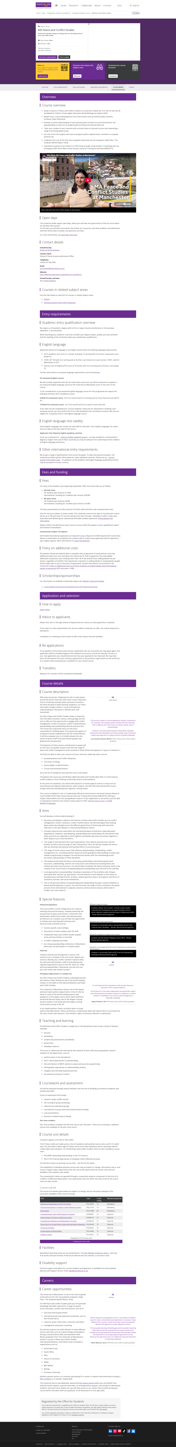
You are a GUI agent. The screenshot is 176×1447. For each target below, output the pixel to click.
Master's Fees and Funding (93, 581)
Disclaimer (39, 1444)
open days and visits (69, 235)
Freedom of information (89, 1444)
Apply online (45, 610)
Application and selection (99, 87)
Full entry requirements (47, 57)
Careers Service (88, 1383)
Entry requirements (60, 87)
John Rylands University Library (96, 1253)
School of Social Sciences (49, 250)
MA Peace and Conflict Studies (101, 13)
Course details (118, 87)
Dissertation (45, 1211)
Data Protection (49, 1444)
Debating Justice (46, 1235)
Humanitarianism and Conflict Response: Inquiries (58, 1214)
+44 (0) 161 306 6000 (43, 1430)
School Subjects (49, 281)
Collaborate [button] (86, 5)
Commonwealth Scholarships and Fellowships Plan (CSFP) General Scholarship (70, 587)
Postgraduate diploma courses (81, 13)
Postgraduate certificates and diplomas (58, 13)
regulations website (77, 1415)
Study (43, 13)
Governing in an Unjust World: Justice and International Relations (63, 1224)
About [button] (97, 5)
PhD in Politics (45, 1379)
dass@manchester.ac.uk (78, 1271)
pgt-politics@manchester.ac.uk (52, 268)
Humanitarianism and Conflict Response (60, 303)
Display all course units (82, 1241)
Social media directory (115, 1436)
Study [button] (63, 5)
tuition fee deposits (82, 541)
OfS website (103, 1409)
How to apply (64, 57)
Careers (131, 87)
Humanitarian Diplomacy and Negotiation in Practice (59, 1221)
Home (56, 5)
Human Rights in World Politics (51, 1231)
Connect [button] (107, 5)
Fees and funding (79, 87)
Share (137, 13)
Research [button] (73, 5)
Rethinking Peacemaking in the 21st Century (56, 1204)
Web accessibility (74, 1444)
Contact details (41, 1433)
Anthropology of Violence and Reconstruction (56, 1218)
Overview (45, 87)
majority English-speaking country (74, 437)
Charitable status (103, 1444)
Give (119, 5)
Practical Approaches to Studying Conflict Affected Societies (61, 1207)
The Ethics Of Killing (47, 1228)
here (98, 372)
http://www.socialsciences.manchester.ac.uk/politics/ (61, 274)
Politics (47, 299)
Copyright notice (62, 1444)
